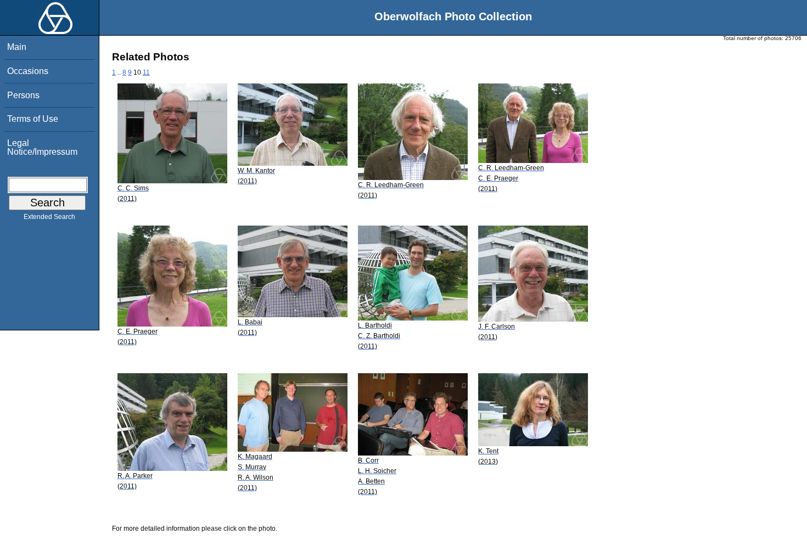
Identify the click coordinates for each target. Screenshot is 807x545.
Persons (23, 95)
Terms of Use (32, 118)
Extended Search (49, 216)
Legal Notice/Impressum (42, 147)
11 (146, 72)
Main (16, 47)
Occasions (27, 71)
